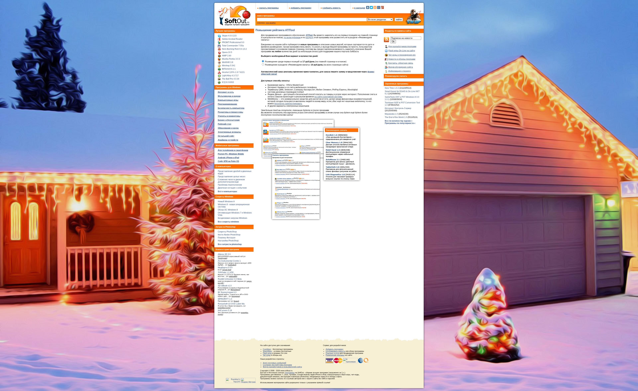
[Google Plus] (382, 7)
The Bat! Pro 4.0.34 (230, 79)
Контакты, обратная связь (400, 63)
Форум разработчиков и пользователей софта (282, 367)
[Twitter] (371, 7)
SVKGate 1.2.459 (225, 272)
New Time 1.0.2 (392, 88)
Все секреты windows (228, 222)
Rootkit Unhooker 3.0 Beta (230, 279)
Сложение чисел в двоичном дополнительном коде (231, 180)
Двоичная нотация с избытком (232, 188)
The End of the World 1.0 (396, 117)
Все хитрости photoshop (230, 244)
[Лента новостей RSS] (386, 42)
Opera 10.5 (227, 52)
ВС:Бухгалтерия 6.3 (227, 292)
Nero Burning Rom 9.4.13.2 (234, 49)
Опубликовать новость (335, 351)
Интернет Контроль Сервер (398, 108)
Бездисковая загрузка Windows (232, 218)
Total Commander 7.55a (233, 46)
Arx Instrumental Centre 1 (229, 261)
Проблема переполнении (230, 185)
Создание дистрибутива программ (277, 365)
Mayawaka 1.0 (391, 114)
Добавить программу (334, 349)
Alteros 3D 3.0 (224, 254)
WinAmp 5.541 (228, 65)
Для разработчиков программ (402, 46)
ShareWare (267, 351)
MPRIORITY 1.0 (225, 299)
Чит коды (266, 355)
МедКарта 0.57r (225, 267)
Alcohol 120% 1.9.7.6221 (233, 72)
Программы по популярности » (400, 123)
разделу (309, 37)
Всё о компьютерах (227, 191)
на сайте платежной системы (328, 97)
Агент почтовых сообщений (274, 363)
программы (290, 373)
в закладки (359, 8)
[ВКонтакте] (367, 7)
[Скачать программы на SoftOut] (233, 26)
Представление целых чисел (231, 176)
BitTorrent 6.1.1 (229, 69)
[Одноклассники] (374, 7)
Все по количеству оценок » (398, 121)
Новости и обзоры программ (401, 59)
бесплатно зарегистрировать (288, 103)
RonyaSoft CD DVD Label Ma (231, 304)
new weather (271, 23)
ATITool (309, 35)
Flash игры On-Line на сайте (401, 50)
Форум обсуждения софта (400, 67)
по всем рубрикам (292, 37)
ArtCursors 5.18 (225, 310)
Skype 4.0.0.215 (229, 36)
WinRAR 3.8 (227, 62)
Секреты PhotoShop (227, 232)
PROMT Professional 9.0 (233, 42)
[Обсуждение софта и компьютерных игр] (414, 24)
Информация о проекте (399, 71)
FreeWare (267, 349)
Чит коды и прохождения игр (402, 55)
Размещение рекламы (335, 355)
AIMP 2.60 (226, 55)
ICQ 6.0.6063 (228, 82)
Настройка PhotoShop (228, 241)
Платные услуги (332, 353)
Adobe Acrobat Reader (232, 39)
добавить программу (301, 8)
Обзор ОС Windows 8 (228, 210)
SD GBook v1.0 (225, 286)
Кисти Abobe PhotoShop (229, 235)
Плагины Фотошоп (226, 238)
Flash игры (267, 353)
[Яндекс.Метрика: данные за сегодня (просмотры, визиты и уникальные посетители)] (248, 380)
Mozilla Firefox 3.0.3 (231, 59)
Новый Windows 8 (226, 201)
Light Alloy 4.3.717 (230, 75)
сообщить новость (331, 8)
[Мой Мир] (378, 7)
